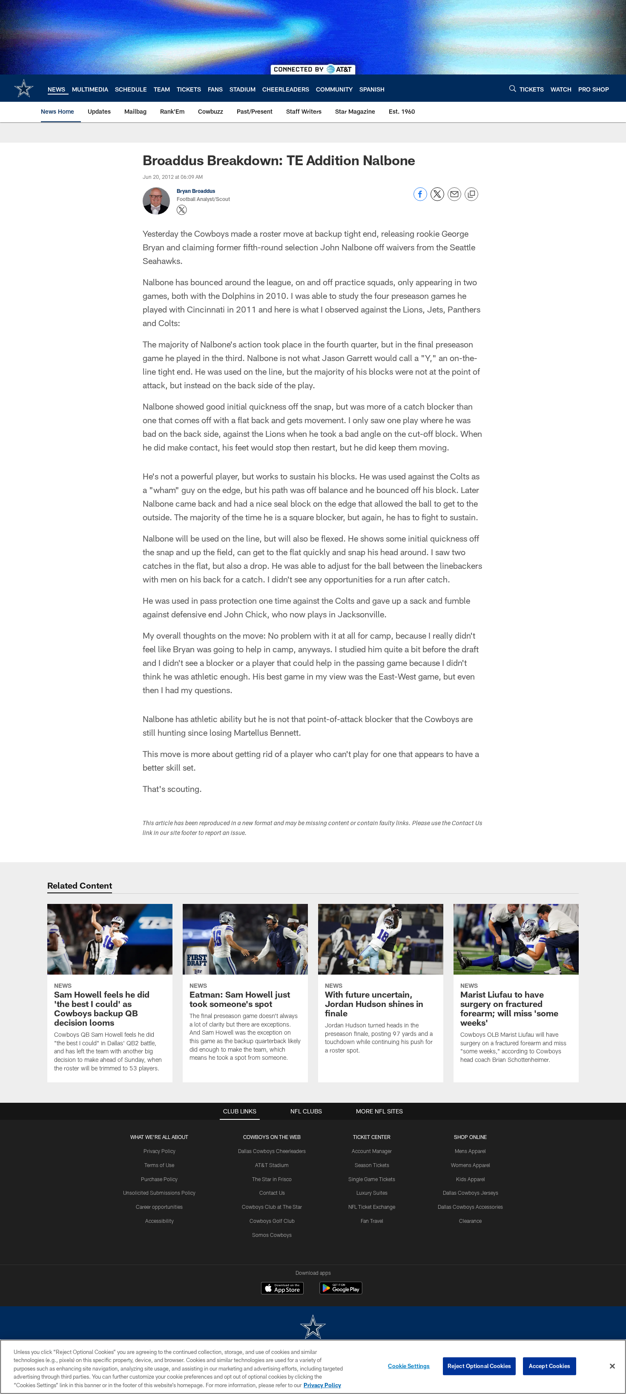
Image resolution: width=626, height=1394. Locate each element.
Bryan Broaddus (196, 191)
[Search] (512, 88)
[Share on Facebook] (420, 198)
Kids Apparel (470, 1179)
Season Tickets (372, 1165)
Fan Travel (372, 1221)
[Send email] (454, 198)
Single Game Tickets (371, 1179)
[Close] (612, 1366)
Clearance (470, 1221)
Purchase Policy (159, 1179)
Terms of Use (159, 1165)
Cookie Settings (409, 1365)
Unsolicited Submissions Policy (159, 1193)
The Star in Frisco (272, 1179)
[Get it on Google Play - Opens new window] (341, 1292)
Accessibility (159, 1221)
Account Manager (372, 1151)
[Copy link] (471, 194)
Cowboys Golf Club (272, 1221)
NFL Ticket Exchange (371, 1207)
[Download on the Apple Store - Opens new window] (282, 1289)
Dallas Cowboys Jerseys (470, 1193)
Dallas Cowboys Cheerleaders (272, 1151)
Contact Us (272, 1193)
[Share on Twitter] (437, 198)
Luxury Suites (372, 1193)
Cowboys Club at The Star (272, 1207)
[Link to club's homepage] (24, 88)
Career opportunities (159, 1207)
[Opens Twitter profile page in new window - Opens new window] (182, 210)
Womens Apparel (470, 1165)
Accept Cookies (549, 1365)
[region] (313, 1367)
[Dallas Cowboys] (313, 1327)
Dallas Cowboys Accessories (470, 1207)
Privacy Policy (159, 1151)
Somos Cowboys (272, 1235)
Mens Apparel (470, 1151)
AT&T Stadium (272, 1165)
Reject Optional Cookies (479, 1365)
